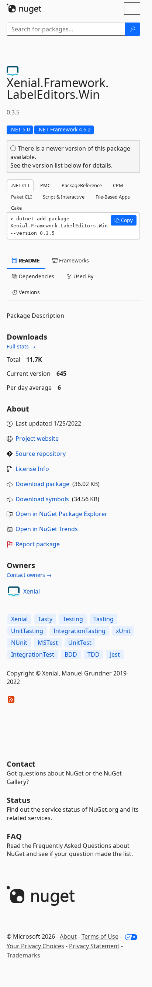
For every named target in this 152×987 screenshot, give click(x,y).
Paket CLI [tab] (21, 196)
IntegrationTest (32, 654)
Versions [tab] (28, 292)
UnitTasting (27, 631)
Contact (21, 764)
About (68, 936)
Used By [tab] (82, 276)
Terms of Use (100, 936)
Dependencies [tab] (35, 276)
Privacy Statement (94, 946)
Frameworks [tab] (73, 260)
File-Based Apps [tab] (113, 196)
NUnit (19, 643)
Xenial (31, 591)
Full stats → (21, 346)
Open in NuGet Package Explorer (61, 514)
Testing (73, 619)
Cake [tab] (16, 207)
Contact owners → (29, 574)
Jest (115, 654)
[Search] (132, 29)
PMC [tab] (45, 185)
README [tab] (28, 260)
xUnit (123, 631)
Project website (37, 438)
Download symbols (42, 499)
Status (18, 800)
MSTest (48, 643)
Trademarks (23, 955)
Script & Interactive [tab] (63, 196)
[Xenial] (13, 591)
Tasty (45, 619)
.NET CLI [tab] (20, 185)
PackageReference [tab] (82, 185)
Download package (42, 484)
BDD (71, 654)
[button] (124, 220)
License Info (32, 469)
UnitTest (79, 643)
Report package (37, 544)
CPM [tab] (118, 185)
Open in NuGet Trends (46, 529)
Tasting (103, 619)
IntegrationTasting (79, 631)
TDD (93, 654)
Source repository (40, 454)
